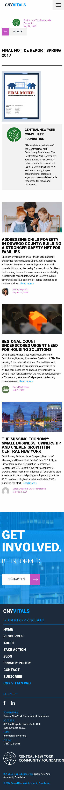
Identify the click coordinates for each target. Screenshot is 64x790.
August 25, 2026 (20, 292)
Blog (7, 656)
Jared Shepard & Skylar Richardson (29, 489)
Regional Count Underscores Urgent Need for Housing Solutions (30, 345)
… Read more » (26, 283)
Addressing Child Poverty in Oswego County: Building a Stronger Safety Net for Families (31, 245)
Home (8, 629)
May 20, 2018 (30, 26)
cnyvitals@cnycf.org (14, 735)
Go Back (17, 31)
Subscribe (12, 677)
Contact (11, 670)
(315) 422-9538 (11, 743)
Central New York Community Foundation (37, 21)
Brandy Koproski (20, 289)
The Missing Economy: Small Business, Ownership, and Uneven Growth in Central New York (31, 445)
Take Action (14, 650)
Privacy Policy (17, 663)
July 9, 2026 (18, 390)
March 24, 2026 (20, 492)
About (9, 643)
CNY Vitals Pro (17, 683)
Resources (13, 636)
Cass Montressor (21, 387)
